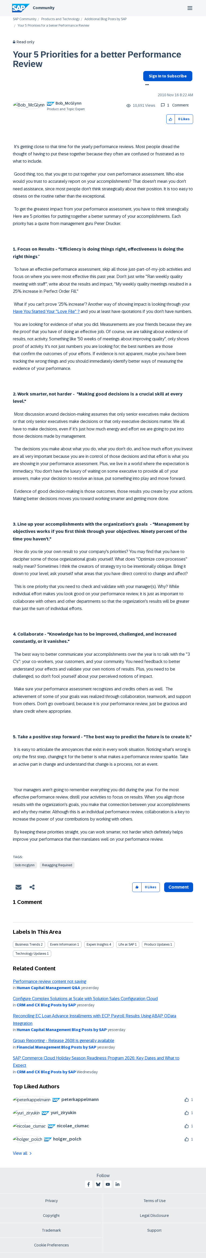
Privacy (51, 1201)
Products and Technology (60, 19)
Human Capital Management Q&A (48, 988)
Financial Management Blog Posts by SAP (56, 1047)
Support (154, 1230)
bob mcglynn (25, 865)
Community (43, 8)
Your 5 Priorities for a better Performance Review (97, 59)
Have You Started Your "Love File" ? (46, 311)
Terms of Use (155, 1201)
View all (20, 1153)
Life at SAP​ (126, 944)
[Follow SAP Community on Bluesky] (98, 1184)
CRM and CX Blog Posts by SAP (46, 1005)
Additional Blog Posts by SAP (105, 19)
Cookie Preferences (51, 1245)
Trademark (51, 1230)
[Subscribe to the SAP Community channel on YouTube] (108, 1184)
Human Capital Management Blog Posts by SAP (62, 1030)
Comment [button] (178, 887)
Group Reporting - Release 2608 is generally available (63, 1040)
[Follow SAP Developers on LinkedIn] (117, 1184)
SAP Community (24, 19)
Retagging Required (57, 865)
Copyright (51, 1215)
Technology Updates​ (30, 954)
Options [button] (146, 85)
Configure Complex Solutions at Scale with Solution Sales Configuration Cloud (85, 998)
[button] (171, 119)
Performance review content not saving (49, 981)
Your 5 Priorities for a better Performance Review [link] (53, 25)
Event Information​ (63, 944)
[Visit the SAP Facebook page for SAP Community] (88, 1184)
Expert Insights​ (97, 944)
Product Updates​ (157, 944)
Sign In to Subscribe (168, 76)
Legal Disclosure (154, 1215)
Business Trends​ (27, 944)
